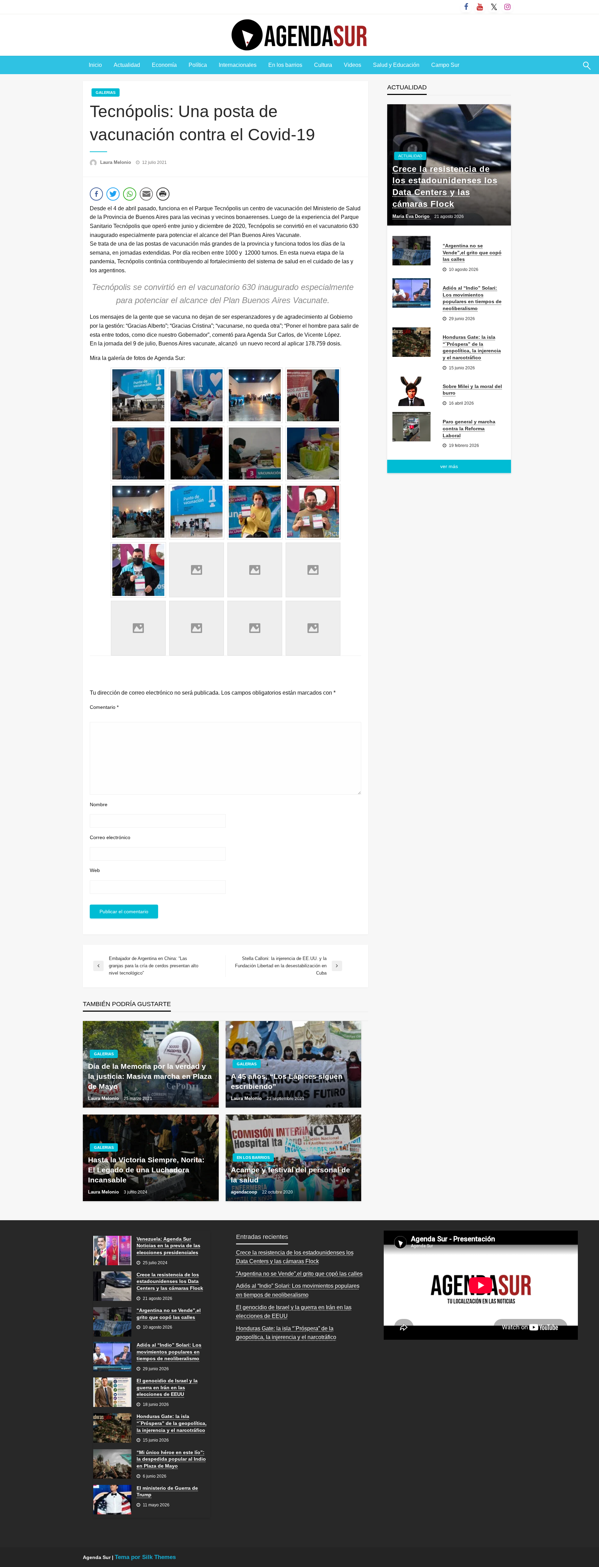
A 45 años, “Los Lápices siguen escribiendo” (286, 1081)
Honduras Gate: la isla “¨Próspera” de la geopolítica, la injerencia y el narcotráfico (472, 347)
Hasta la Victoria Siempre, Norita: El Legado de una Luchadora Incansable (146, 1170)
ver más (449, 466)
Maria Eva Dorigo (411, 216)
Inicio (95, 65)
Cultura (323, 65)
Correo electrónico (110, 837)
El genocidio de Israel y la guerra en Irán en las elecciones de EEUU (167, 1387)
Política (198, 65)
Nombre (98, 804)
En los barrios (285, 65)
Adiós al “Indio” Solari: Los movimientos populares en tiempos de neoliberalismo (472, 298)
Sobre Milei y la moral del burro (472, 390)
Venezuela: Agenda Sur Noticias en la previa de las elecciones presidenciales (168, 1245)
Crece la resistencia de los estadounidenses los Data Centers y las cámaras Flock (444, 186)
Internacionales (238, 65)
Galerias (105, 92)
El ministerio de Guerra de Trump (167, 1491)
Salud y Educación (396, 65)
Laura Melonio (116, 162)
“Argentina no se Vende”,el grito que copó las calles (472, 252)
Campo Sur (445, 65)
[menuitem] (95, 65)
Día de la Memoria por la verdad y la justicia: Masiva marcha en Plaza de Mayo (150, 1076)
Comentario (104, 707)
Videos (352, 65)
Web (95, 870)
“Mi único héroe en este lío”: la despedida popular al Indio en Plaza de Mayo (171, 1459)
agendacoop (245, 1192)
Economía (164, 65)
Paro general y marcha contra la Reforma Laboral (469, 428)
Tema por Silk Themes (145, 1557)
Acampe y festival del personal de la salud (290, 1175)
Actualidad (127, 65)
